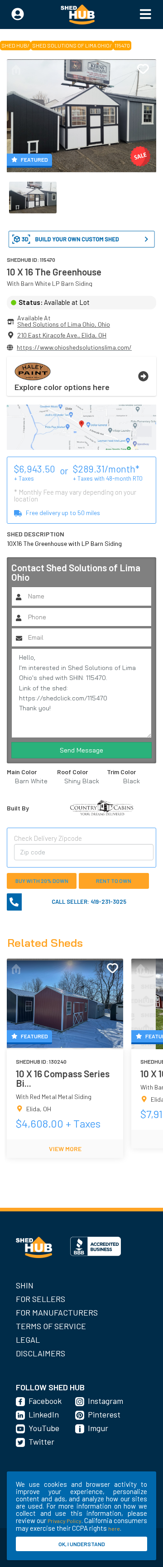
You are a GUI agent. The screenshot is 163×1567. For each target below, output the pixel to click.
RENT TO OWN (113, 881)
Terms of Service (51, 1326)
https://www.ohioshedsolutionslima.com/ (74, 347)
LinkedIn (44, 1414)
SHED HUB (14, 45)
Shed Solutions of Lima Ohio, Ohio (63, 324)
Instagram (105, 1401)
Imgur (98, 1428)
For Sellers (40, 1299)
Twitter (41, 1441)
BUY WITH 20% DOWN (41, 881)
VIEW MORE (65, 1148)
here (114, 1528)
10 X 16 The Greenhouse (54, 271)
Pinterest (104, 1414)
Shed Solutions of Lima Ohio (71, 45)
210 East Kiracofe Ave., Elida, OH (61, 335)
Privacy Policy (65, 1521)
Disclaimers (40, 1353)
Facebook (45, 1401)
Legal (28, 1340)
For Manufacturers (57, 1312)
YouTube (44, 1428)
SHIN (25, 1285)
